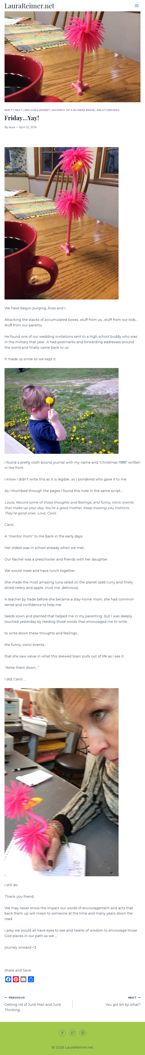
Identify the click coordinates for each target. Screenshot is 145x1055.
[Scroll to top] (135, 1049)
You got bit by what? (123, 1001)
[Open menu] (136, 5)
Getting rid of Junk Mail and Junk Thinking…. (33, 1004)
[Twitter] (72, 1032)
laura (12, 127)
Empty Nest (13, 110)
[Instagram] (82, 1032)
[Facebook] (62, 1032)
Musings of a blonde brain (73, 110)
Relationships (108, 110)
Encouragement (37, 110)
